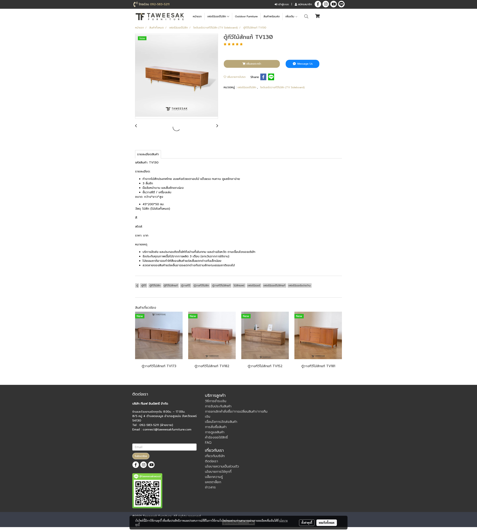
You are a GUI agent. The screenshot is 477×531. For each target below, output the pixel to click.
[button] (306, 16)
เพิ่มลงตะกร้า (253, 64)
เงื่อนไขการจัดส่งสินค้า (221, 421)
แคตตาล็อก (213, 482)
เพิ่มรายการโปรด (236, 77)
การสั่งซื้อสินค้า (216, 427)
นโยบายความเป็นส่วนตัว (222, 466)
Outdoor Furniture (246, 16)
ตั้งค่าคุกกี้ (306, 522)
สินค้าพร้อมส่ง (271, 16)
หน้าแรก (197, 16)
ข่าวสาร (210, 487)
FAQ (208, 442)
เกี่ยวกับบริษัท (215, 456)
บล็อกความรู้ (214, 476)
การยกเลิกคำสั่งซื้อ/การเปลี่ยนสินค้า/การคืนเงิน (236, 414)
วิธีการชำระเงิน (215, 401)
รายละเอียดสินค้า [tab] (148, 154)
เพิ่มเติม (290, 16)
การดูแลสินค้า (214, 432)
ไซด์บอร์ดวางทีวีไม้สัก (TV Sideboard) (282, 87)
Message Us (304, 64)
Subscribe (141, 456)
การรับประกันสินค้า (218, 406)
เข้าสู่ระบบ (283, 4)
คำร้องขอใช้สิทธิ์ (216, 437)
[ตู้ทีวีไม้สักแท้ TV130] (176, 76)
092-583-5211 (160, 4)
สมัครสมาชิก (304, 4)
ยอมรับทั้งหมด (326, 522)
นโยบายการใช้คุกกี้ (218, 471)
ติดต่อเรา (211, 461)
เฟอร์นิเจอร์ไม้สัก (217, 16)
